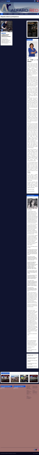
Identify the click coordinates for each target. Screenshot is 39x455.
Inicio (5, 33)
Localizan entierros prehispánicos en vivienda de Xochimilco (6, 35)
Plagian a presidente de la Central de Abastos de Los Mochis (29, 392)
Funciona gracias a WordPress (4, 453)
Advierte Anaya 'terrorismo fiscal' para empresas (35, 387)
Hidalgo (3, 376)
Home (34, 453)
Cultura (3, 33)
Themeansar (14, 453)
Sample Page (36, 453)
